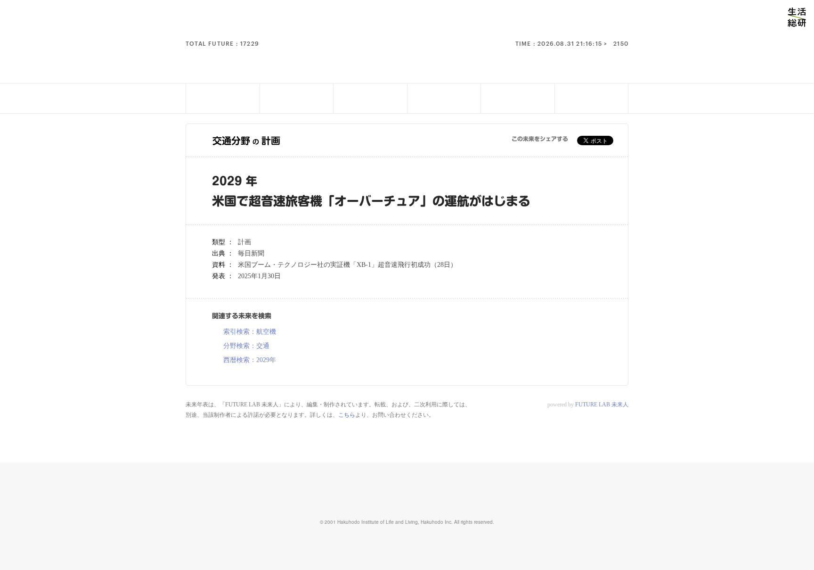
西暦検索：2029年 (249, 360)
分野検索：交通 (246, 346)
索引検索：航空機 (249, 332)
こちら (346, 415)
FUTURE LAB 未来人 (601, 404)
